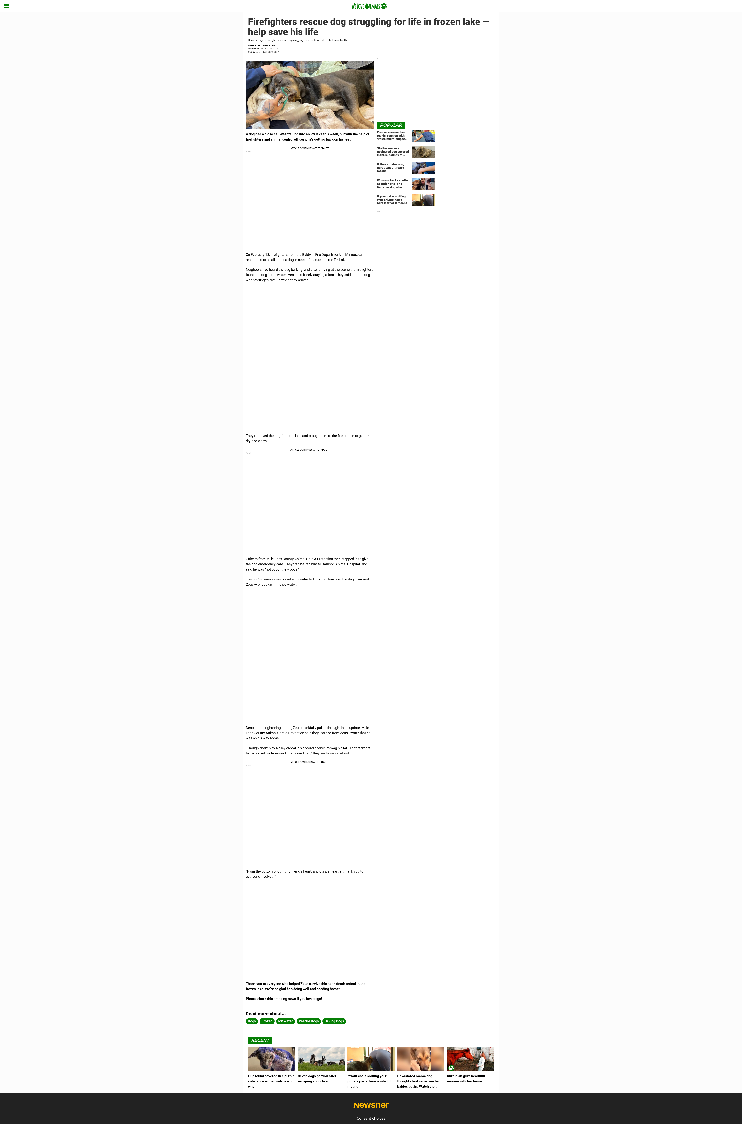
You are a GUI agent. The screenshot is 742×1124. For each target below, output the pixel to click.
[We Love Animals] (370, 6)
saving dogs (334, 1021)
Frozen (267, 1021)
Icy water (285, 1021)
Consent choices (371, 1118)
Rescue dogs (309, 1021)
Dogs (261, 40)
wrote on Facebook (335, 753)
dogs (252, 1021)
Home (251, 40)
